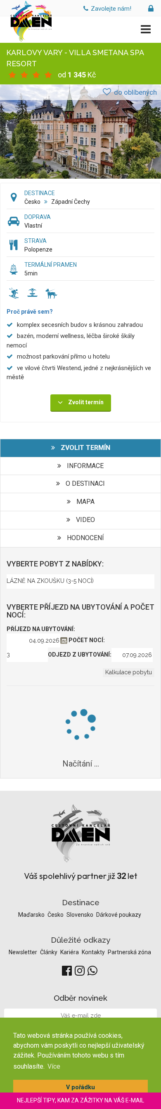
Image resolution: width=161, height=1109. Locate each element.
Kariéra (70, 952)
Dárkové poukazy (118, 914)
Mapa (85, 502)
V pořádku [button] (80, 1087)
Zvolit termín (84, 448)
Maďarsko (32, 914)
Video (84, 520)
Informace (84, 466)
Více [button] (53, 1066)
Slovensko (80, 914)
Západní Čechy (70, 201)
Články (49, 952)
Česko (32, 201)
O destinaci (84, 483)
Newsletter (23, 952)
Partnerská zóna (129, 952)
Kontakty (94, 952)
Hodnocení (84, 538)
